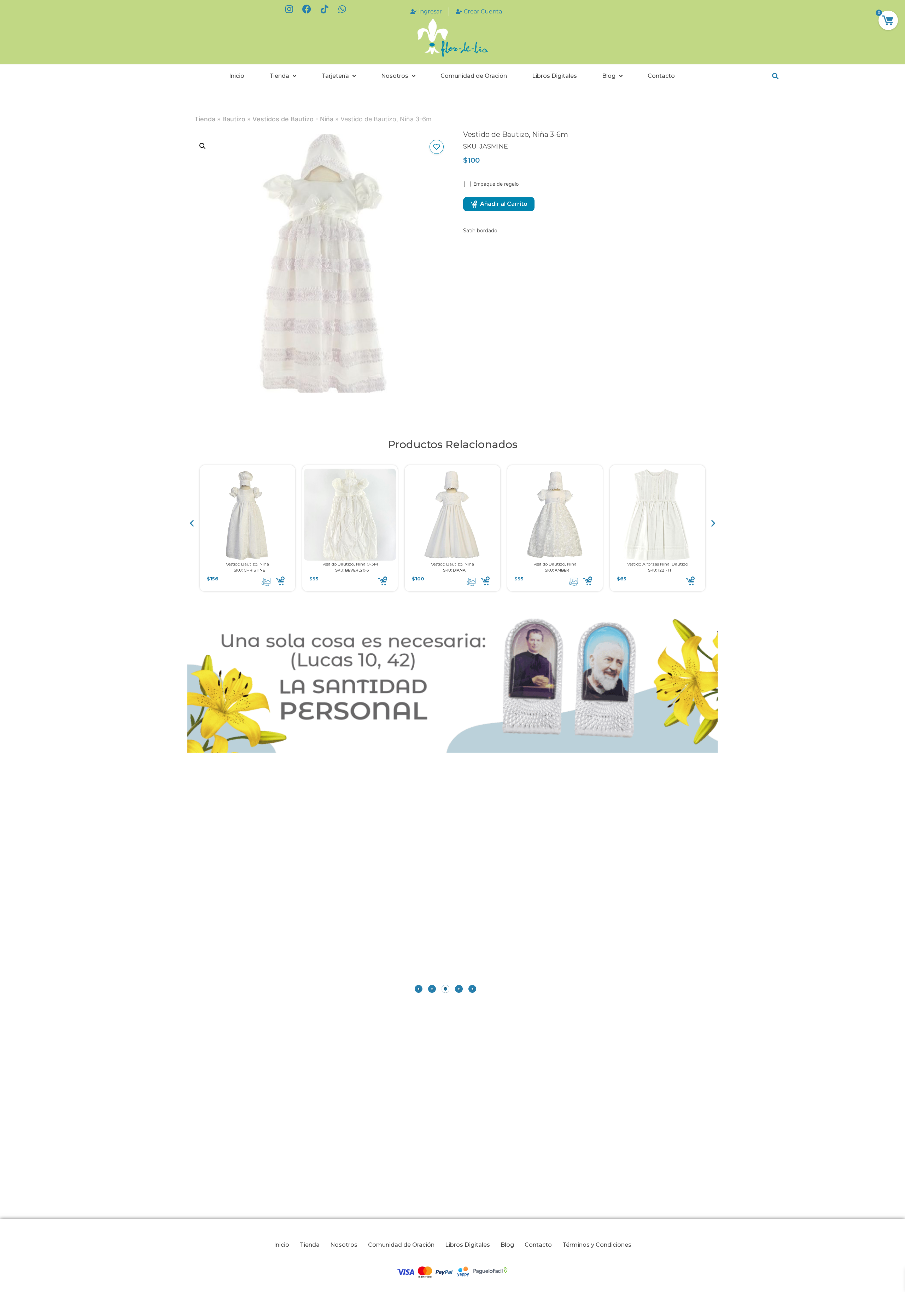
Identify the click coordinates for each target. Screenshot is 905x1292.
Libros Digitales (554, 76)
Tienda (279, 76)
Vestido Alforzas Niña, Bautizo (657, 564)
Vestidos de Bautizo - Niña (292, 119)
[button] (775, 76)
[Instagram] (289, 9)
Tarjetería (335, 76)
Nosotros (394, 76)
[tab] (418, 989)
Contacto (661, 76)
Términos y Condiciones (596, 1244)
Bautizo (233, 119)
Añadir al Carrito (503, 204)
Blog (608, 76)
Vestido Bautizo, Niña (247, 564)
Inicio (236, 76)
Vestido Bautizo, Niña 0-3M (350, 564)
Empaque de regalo (496, 184)
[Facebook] (307, 9)
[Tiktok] (324, 9)
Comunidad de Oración (473, 76)
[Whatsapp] (342, 9)
